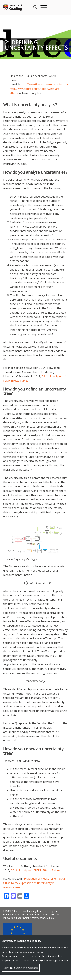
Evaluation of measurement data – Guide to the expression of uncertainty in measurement (35, 883)
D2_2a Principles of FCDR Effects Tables (35, 870)
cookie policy (36, 951)
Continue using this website (21, 968)
